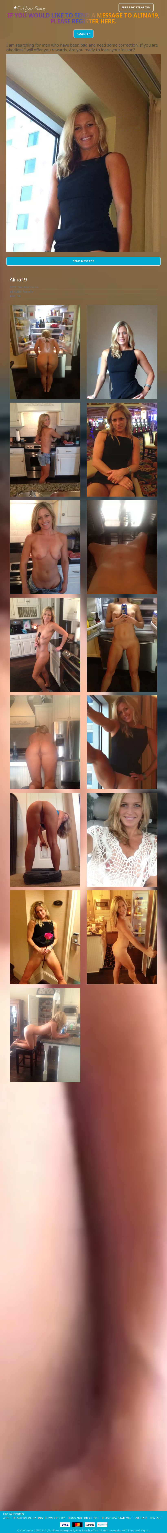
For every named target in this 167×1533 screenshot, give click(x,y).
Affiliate (141, 1518)
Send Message (83, 261)
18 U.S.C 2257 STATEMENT (117, 1518)
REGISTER (83, 33)
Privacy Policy (55, 1518)
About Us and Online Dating (23, 1518)
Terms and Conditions (83, 1518)
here (107, 21)
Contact (156, 1518)
